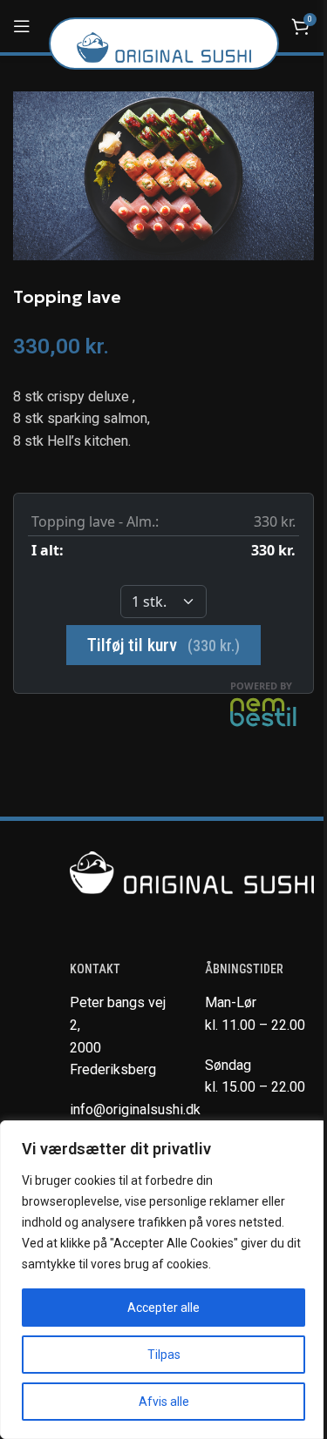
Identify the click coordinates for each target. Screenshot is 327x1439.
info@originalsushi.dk (135, 1109)
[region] (163, 1279)
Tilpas (164, 1355)
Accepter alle (163, 1308)
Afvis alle (164, 1402)
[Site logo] (164, 46)
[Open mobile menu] (21, 26)
